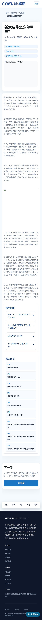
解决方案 (8, 550)
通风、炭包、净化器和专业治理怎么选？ (19, 316)
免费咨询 (34, 614)
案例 (28, 505)
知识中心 (14, 13)
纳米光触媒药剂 (12, 366)
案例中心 (8, 557)
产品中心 (8, 553)
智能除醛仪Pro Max (14, 375)
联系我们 (8, 572)
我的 (35, 505)
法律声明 (26, 609)
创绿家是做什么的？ (15, 336)
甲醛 (17, 97)
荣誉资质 (8, 583)
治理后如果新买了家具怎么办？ (18, 345)
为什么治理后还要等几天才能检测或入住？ (19, 326)
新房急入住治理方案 (14, 404)
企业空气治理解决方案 (15, 413)
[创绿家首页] (14, 4)
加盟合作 (8, 576)
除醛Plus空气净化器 (14, 385)
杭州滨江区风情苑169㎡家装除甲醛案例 (20, 447)
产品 (21, 505)
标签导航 (8, 579)
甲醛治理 (22, 285)
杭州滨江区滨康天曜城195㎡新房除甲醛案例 (20, 436)
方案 (13, 505)
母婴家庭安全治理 (13, 394)
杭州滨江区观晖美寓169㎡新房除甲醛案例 (20, 424)
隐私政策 (17, 609)
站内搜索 (8, 561)
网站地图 (7, 609)
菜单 (36, 4)
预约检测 (21, 483)
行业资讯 (22, 13)
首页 (7, 13)
